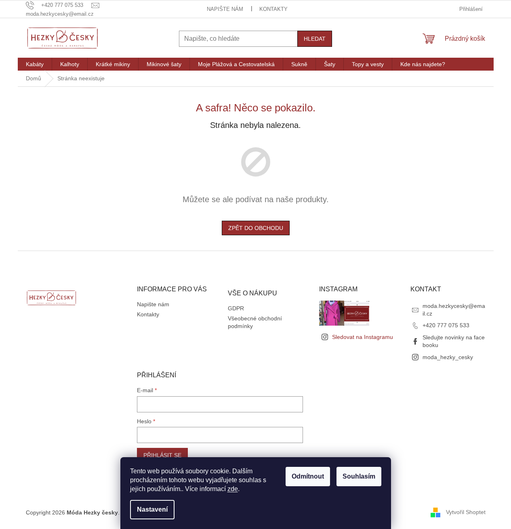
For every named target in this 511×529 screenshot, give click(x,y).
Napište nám (225, 9)
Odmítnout (308, 476)
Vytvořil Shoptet (466, 512)
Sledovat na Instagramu (362, 337)
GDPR (236, 308)
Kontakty (273, 9)
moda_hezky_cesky (448, 357)
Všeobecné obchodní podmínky (255, 322)
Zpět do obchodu (255, 228)
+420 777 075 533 (446, 325)
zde (232, 488)
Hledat (315, 39)
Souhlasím (359, 476)
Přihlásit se (162, 455)
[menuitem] (35, 64)
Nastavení (152, 509)
